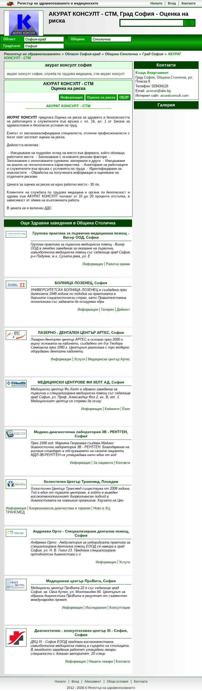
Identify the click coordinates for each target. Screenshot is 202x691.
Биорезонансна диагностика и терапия (59, 508)
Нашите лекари (101, 661)
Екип (126, 409)
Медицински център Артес (109, 359)
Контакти (188, 3)
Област (9, 39)
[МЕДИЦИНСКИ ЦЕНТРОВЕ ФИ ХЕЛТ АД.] (16, 384)
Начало (156, 3)
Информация (71, 97)
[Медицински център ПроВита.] (16, 585)
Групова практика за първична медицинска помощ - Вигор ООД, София (81, 235)
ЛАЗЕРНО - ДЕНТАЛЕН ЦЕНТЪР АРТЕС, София (81, 332)
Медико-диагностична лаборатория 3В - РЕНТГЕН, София (81, 434)
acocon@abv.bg (158, 91)
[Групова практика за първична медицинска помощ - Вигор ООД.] (16, 234)
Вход (172, 3)
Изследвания (96, 608)
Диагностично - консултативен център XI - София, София (81, 632)
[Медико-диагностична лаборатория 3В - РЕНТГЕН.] (16, 434)
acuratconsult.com (174, 96)
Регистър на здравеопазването (111, 688)
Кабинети (112, 409)
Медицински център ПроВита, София (81, 581)
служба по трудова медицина (68, 74)
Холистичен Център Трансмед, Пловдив (81, 481)
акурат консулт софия (24, 74)
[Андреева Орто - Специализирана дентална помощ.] (16, 533)
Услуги (79, 359)
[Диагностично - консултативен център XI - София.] (16, 637)
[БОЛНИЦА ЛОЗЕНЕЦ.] (16, 285)
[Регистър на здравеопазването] (23, 24)
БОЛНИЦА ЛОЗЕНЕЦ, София (81, 283)
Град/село (11, 46)
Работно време (118, 264)
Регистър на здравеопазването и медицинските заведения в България (57, 3)
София (149, 77)
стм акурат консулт (109, 74)
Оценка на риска (101, 97)
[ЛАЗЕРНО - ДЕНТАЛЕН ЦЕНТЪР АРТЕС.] (16, 335)
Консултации (119, 608)
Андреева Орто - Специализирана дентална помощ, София (81, 533)
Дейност (123, 309)
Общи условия (117, 681)
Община (77, 39)
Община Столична (171, 77)
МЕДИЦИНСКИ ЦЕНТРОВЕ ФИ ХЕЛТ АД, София (81, 382)
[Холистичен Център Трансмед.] (16, 484)
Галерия (107, 309)
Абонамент (92, 681)
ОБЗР (124, 97)
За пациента (103, 463)
